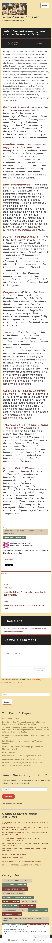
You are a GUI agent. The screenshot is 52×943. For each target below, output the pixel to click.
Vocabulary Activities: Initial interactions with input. (25, 823)
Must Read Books (11, 901)
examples (31, 54)
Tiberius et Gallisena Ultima (25, 424)
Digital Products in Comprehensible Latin (21, 861)
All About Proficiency (10, 752)
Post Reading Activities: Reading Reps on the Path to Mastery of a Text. (25, 844)
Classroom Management (14, 885)
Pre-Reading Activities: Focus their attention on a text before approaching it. (25, 828)
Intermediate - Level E (13, 893)
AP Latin (10, 550)
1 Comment (38, 43)
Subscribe (8, 796)
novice (15, 377)
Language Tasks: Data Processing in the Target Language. (24, 850)
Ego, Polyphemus (17, 184)
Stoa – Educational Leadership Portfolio (21, 865)
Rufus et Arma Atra (18, 107)
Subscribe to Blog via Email (24, 775)
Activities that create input (16, 881)
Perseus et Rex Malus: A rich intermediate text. (21, 759)
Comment (39, 671)
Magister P (14, 428)
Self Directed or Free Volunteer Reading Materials (23, 532)
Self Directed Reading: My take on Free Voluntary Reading (23, 839)
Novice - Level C (27, 906)
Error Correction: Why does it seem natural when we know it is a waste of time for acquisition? (23, 723)
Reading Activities (38, 910)
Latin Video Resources (12, 858)
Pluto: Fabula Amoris (20, 236)
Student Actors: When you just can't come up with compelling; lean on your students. (23, 764)
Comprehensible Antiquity (20, 17)
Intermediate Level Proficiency (18, 897)
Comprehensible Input (11, 718)
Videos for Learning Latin (14, 854)
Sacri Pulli (11, 332)
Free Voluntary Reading (22, 550)
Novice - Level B (10, 906)
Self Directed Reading (19, 60)
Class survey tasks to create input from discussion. (23, 756)
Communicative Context (14, 889)
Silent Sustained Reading (12, 553)
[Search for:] (26, 695)
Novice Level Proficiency (15, 910)
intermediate (13, 383)
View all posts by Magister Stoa (21, 545)
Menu (44, 5)
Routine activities (12, 914)
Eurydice (10, 292)
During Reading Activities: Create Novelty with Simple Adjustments (24, 834)
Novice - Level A (29, 901)
